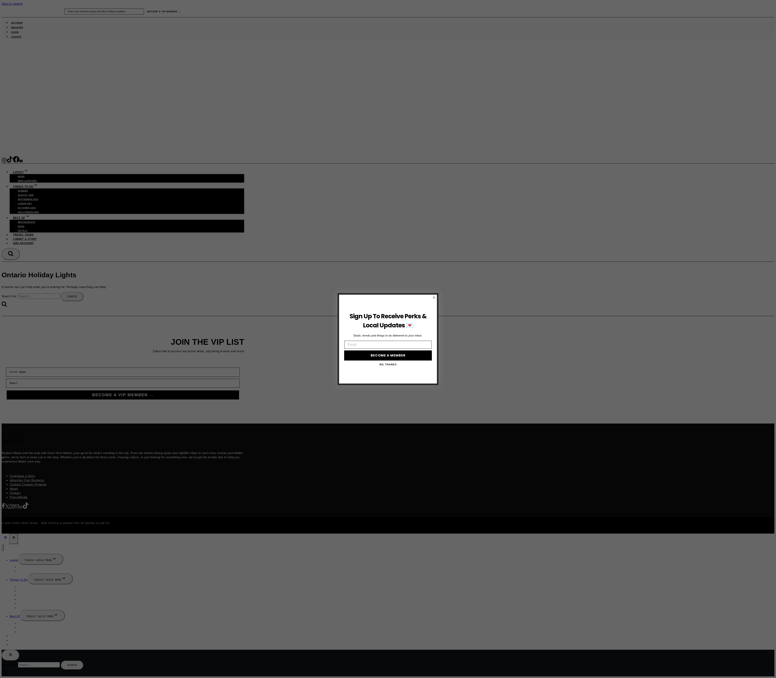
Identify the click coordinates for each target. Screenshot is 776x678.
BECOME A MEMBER (388, 355)
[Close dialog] (434, 297)
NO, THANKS (388, 364)
